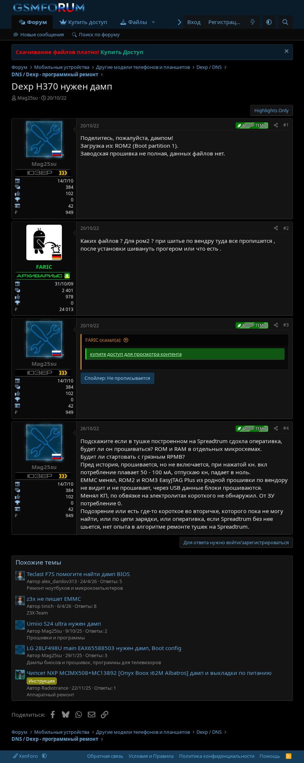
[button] (153, 22)
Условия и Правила (151, 756)
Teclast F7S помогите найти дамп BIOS (78, 574)
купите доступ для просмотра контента (136, 354)
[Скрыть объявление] (285, 52)
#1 (286, 125)
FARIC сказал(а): (103, 340)
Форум (37, 22)
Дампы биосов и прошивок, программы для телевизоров (94, 662)
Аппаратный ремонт (50, 694)
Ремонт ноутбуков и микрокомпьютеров (75, 588)
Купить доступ (87, 22)
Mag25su (27, 97)
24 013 (66, 309)
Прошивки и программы (56, 637)
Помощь (270, 756)
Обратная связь (105, 756)
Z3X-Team (37, 612)
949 (69, 212)
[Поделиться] (276, 125)
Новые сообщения (42, 34)
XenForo (28, 756)
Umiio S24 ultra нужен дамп (64, 623)
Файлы (137, 22)
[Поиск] (285, 22)
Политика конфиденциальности (216, 756)
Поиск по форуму (99, 34)
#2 (286, 228)
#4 (286, 428)
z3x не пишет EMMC (54, 598)
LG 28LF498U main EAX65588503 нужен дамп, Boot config (104, 648)
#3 (286, 325)
